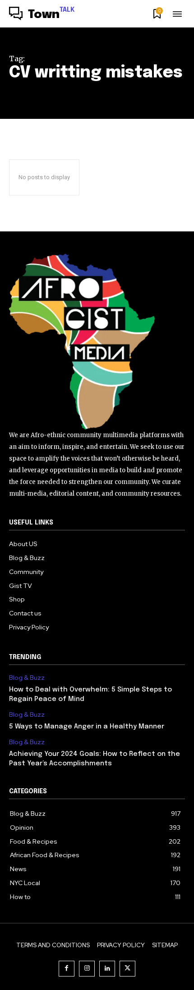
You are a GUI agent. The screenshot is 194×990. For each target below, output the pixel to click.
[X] (127, 968)
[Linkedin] (107, 968)
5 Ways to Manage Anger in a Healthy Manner (87, 726)
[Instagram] (87, 968)
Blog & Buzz (27, 678)
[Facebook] (66, 968)
